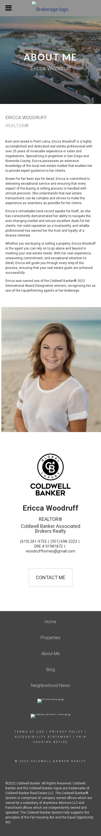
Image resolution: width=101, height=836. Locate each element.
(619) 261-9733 (33, 541)
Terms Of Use (29, 731)
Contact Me (50, 577)
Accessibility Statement (43, 737)
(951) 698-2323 (64, 541)
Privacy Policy (66, 731)
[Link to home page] (51, 8)
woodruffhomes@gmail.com (50, 551)
